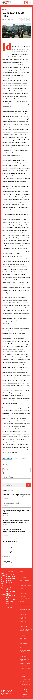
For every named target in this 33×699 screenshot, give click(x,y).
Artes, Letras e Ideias (25, 585)
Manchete (22, 663)
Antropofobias (24, 580)
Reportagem (23, 671)
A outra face (23, 582)
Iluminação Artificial (25, 654)
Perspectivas (23, 665)
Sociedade (22, 676)
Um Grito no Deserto (25, 681)
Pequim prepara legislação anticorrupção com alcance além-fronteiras (14, 531)
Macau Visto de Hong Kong (25, 660)
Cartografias (23, 590)
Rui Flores (4, 19)
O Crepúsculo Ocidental (10, 503)
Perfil (28, 663)
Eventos (28, 623)
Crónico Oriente (24, 598)
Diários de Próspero (25, 609)
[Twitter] (22, 19)
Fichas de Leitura (24, 633)
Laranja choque (7, 562)
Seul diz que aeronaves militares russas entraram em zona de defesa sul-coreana (15, 511)
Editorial (22, 614)
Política (28, 668)
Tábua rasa (6, 557)
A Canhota (23, 574)
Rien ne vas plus (7, 552)
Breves (21, 588)
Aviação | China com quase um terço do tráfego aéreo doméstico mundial (15, 521)
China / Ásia (23, 596)
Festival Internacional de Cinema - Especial (26, 630)
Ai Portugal (23, 577)
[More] (29, 19)
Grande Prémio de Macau (24, 644)
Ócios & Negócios (24, 687)
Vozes (4, 9)
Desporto (22, 601)
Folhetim (22, 635)
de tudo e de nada (24, 604)
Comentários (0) (7, 458)
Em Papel (26, 696)
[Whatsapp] (27, 19)
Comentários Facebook (19, 458)
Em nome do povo (8, 547)
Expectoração (24, 626)
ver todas (9, 607)
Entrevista (23, 621)
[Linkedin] (24, 19)
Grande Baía (23, 638)
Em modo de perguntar (23, 618)
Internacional (24, 656)
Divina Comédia (24, 606)
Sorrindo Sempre (24, 679)
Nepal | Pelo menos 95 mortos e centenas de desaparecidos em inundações (16, 495)
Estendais (22, 623)
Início (25, 689)
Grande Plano (23, 641)
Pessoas (22, 668)
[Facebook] (19, 19)
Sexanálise (23, 673)
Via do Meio (23, 684)
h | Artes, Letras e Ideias (25, 651)
